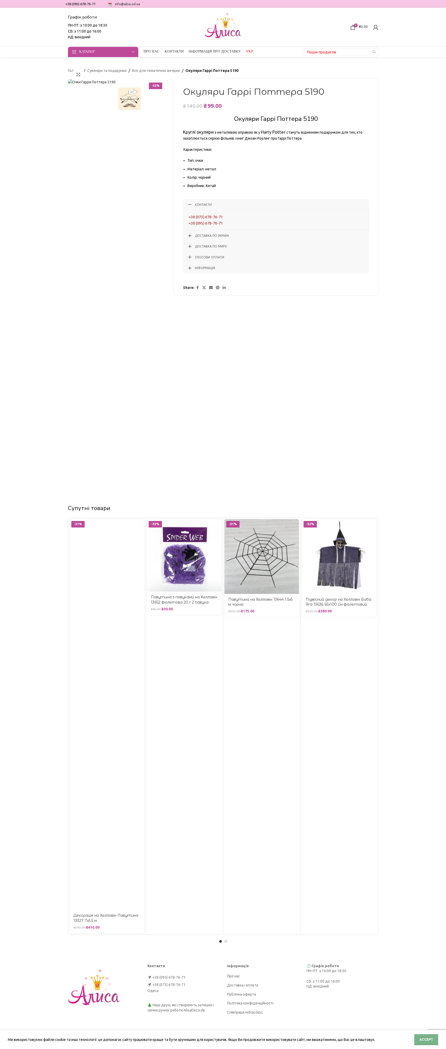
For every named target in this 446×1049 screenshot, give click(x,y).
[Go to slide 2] (225, 941)
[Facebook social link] (197, 287)
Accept (426, 1039)
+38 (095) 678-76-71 (206, 223)
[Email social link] (211, 287)
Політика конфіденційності (250, 1003)
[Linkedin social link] (224, 287)
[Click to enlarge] (78, 74)
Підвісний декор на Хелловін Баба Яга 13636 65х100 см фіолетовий (338, 602)
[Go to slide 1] (220, 941)
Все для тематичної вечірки (156, 71)
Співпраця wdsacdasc (245, 1012)
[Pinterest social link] (217, 287)
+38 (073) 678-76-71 (206, 217)
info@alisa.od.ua (127, 4)
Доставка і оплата (242, 985)
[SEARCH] (374, 52)
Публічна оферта (241, 994)
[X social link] (204, 287)
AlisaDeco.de (194, 1010)
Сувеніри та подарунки (107, 71)
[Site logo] (223, 27)
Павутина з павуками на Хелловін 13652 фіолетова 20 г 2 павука (184, 600)
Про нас (233, 976)
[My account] (375, 27)
